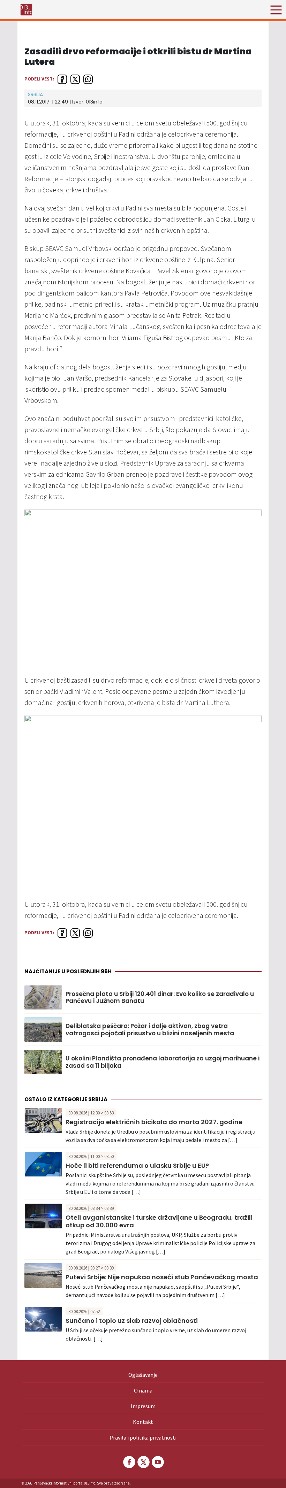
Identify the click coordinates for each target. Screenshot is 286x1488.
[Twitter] (143, 1462)
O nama (143, 1390)
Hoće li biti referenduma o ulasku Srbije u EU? (137, 1165)
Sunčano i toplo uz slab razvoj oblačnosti (132, 1320)
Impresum (143, 1406)
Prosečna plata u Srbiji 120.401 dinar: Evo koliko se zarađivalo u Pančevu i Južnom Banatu (160, 997)
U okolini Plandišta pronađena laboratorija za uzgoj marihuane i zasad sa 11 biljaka (162, 1062)
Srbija (35, 94)
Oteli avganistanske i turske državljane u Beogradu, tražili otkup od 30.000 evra (159, 1221)
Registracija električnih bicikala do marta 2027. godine (154, 1122)
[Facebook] (128, 1462)
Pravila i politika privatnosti (143, 1437)
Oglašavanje (143, 1374)
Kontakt (143, 1421)
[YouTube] (157, 1462)
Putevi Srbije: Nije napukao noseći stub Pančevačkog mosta (162, 1277)
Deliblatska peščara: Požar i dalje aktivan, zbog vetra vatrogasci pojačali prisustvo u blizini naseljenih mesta (150, 1029)
